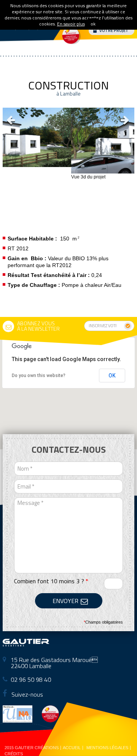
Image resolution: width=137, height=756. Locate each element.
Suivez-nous (26, 694)
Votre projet (114, 30)
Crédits (14, 753)
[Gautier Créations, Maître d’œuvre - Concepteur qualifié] (26, 644)
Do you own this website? (38, 375)
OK (112, 375)
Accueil (72, 747)
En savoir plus (71, 23)
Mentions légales (107, 747)
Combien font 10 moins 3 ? (51, 581)
